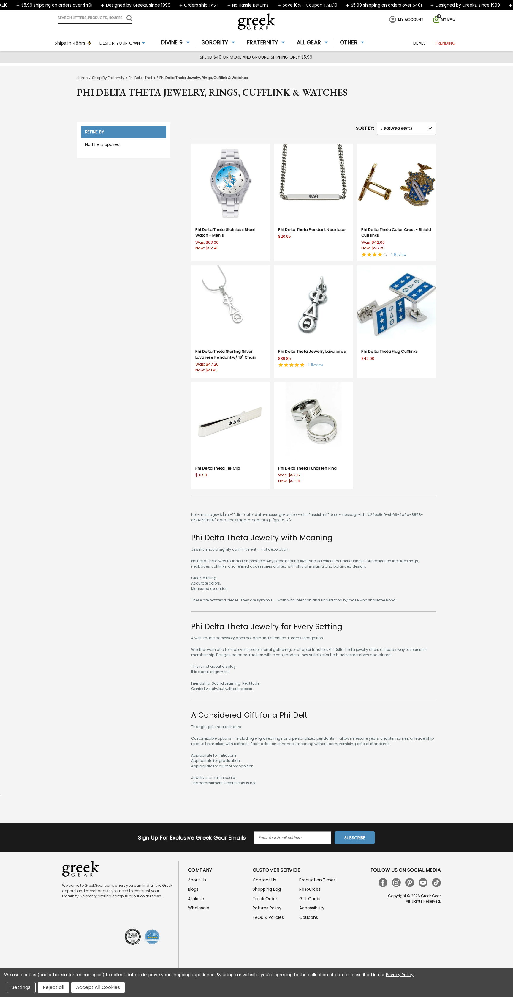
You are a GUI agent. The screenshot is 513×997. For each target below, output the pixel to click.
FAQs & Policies (268, 917)
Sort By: (365, 128)
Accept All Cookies (98, 987)
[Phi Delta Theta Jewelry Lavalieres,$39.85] (313, 304)
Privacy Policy (400, 975)
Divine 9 (172, 42)
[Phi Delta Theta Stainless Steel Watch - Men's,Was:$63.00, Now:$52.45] (230, 183)
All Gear (309, 42)
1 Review (398, 254)
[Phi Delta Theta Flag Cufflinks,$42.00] (396, 304)
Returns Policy (267, 908)
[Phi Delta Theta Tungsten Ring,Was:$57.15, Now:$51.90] (313, 421)
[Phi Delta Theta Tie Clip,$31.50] (230, 421)
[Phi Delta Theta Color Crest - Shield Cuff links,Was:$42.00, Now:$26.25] (396, 183)
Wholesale (198, 908)
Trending (445, 43)
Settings (21, 987)
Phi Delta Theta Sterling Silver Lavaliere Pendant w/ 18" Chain (225, 354)
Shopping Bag (267, 889)
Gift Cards (309, 899)
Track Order (265, 899)
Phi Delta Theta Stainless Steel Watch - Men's (225, 232)
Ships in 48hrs (70, 43)
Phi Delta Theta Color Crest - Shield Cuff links (396, 232)
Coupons (308, 917)
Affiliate (196, 899)
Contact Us (264, 880)
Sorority (215, 42)
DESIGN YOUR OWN (119, 43)
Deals (419, 43)
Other (349, 42)
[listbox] (406, 128)
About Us (197, 880)
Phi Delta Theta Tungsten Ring (307, 468)
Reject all (53, 987)
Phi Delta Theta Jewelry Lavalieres (312, 351)
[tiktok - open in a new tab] (436, 882)
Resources (310, 889)
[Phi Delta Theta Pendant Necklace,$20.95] (313, 183)
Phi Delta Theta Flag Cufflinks (389, 351)
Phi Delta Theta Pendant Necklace (312, 229)
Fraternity (262, 42)
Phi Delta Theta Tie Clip (217, 468)
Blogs (193, 889)
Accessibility (311, 908)
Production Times (317, 880)
